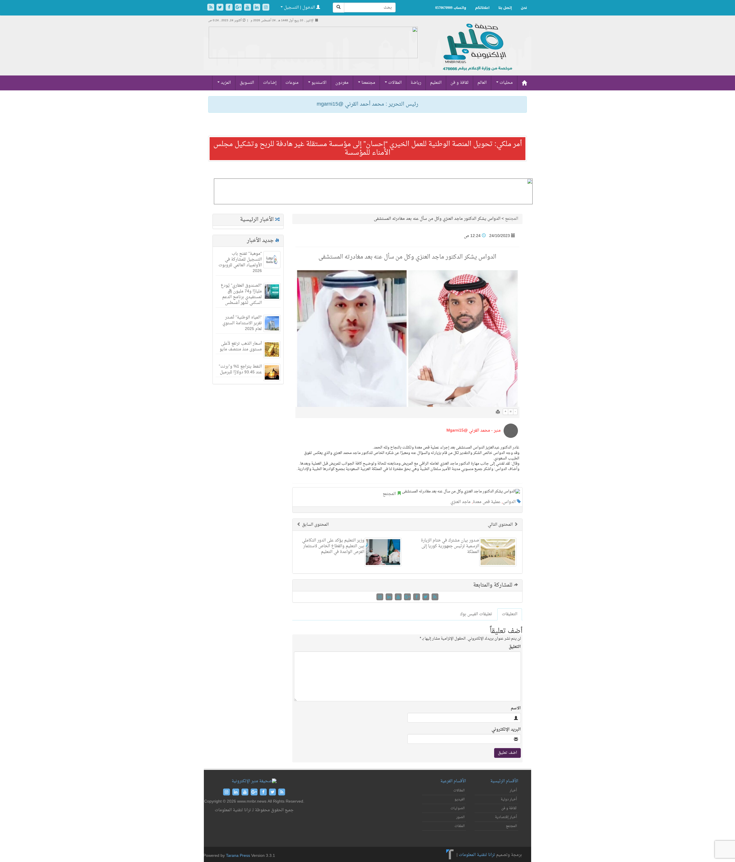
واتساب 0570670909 (450, 8)
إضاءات (269, 83)
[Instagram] (266, 8)
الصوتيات (457, 808)
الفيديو (459, 799)
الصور (460, 817)
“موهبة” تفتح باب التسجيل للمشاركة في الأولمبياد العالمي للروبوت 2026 (240, 262)
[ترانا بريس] (450, 855)
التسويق (247, 83)
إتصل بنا (505, 8)
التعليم (436, 83)
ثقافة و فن (459, 83)
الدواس (509, 502)
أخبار (513, 790)
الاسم (516, 708)
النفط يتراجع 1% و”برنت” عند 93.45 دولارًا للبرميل (240, 369)
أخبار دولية (509, 799)
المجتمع (511, 219)
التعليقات (509, 614)
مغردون (342, 83)
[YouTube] (248, 8)
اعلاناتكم (482, 8)
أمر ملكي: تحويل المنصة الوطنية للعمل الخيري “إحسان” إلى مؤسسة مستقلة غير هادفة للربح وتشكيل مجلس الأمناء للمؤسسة (367, 149)
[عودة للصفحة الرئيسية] (476, 53)
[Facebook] (229, 8)
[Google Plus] (238, 8)
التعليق (515, 647)
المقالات (394, 83)
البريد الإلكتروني (506, 730)
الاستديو (318, 83)
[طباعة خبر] (498, 412)
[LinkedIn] (257, 8)
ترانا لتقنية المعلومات (477, 855)
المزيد (225, 83)
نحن (524, 8)
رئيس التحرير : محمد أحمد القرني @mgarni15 (367, 104)
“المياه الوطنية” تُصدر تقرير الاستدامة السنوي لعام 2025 (242, 323)
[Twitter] (220, 8)
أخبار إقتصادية (506, 817)
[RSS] (211, 8)
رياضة (416, 83)
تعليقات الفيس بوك (476, 614)
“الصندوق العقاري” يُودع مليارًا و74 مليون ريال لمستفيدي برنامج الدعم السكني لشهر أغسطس (241, 294)
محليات (505, 83)
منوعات (292, 83)
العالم (482, 83)
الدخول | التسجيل (299, 7)
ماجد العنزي (460, 502)
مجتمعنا (367, 83)
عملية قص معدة (486, 502)
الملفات (459, 826)
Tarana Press (238, 856)
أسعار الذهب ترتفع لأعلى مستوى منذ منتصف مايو (241, 346)
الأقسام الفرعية (453, 781)
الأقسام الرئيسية (504, 781)
